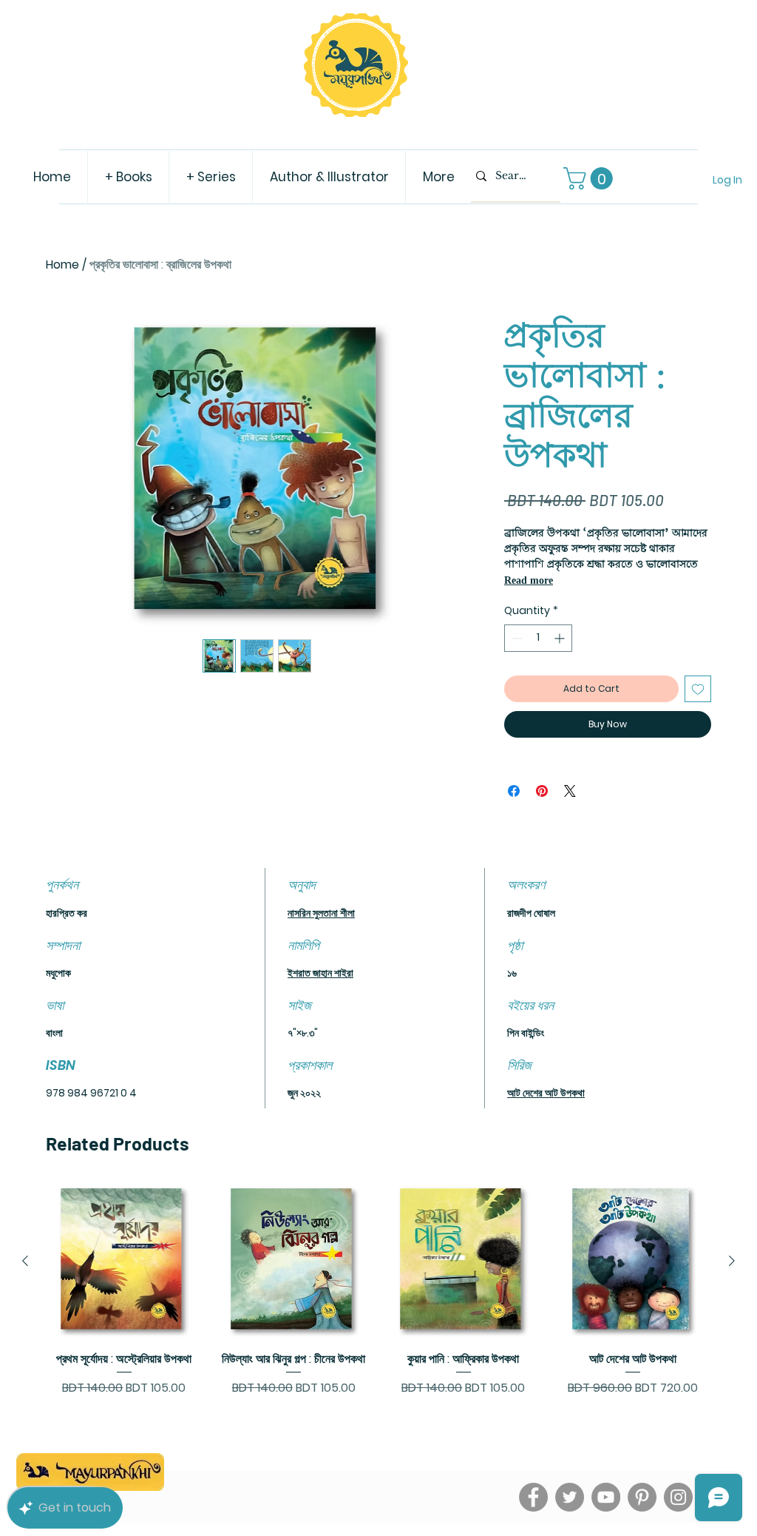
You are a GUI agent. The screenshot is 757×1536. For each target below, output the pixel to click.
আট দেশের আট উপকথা (546, 1092)
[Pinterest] (642, 1497)
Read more (528, 580)
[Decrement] (515, 638)
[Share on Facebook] (514, 791)
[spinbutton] (538, 638)
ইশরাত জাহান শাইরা (320, 973)
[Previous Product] (25, 1261)
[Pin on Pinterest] (542, 791)
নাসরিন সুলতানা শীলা (321, 913)
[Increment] (560, 638)
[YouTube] (605, 1497)
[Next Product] (732, 1261)
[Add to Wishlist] (698, 689)
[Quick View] (124, 1261)
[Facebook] (533, 1497)
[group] (378, 1298)
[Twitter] (569, 1497)
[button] (590, 178)
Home (62, 264)
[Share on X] (570, 791)
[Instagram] (678, 1497)
